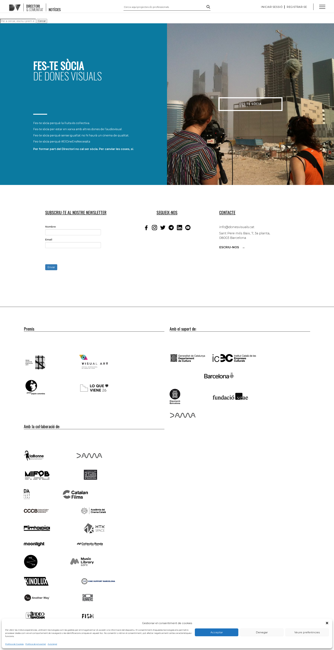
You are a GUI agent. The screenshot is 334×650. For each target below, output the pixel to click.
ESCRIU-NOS (229, 247)
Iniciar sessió (272, 7)
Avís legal (52, 644)
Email (48, 239)
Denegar (262, 632)
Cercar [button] (42, 21)
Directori (34, 7)
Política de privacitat (35, 644)
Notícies (55, 9)
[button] (327, 623)
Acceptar (216, 632)
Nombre (50, 226)
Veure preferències (307, 632)
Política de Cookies (14, 644)
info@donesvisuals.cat (236, 227)
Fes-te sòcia (250, 104)
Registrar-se (297, 7)
